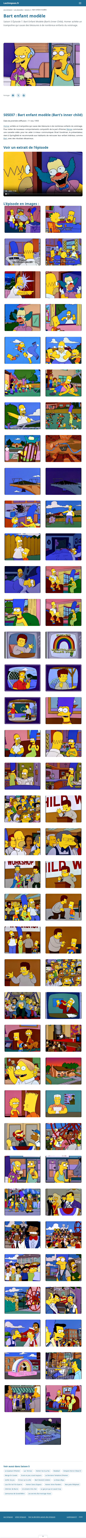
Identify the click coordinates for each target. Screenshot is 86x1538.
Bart (5, 138)
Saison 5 (28, 10)
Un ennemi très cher (29, 1489)
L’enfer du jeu (10, 1480)
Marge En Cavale (11, 1475)
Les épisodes (18, 10)
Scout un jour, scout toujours (31, 1475)
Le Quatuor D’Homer (12, 1471)
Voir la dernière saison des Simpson (41, 1517)
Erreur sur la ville (24, 1480)
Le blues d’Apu (59, 1480)
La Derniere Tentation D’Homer (56, 1475)
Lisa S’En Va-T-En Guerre (13, 1484)
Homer (6, 126)
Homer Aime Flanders (53, 1484)
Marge (69, 129)
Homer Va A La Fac (43, 1471)
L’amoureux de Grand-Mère (15, 1494)
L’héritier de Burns (11, 1489)
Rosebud (57, 1471)
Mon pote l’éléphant (72, 1484)
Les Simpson (7, 10)
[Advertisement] (43, 35)
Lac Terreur (28, 1471)
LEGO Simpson (20, 1517)
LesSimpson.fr (11, 3)
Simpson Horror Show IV (72, 1471)
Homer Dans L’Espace (33, 1484)
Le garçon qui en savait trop (51, 1489)
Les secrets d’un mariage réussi (39, 1494)
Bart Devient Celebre (42, 1480)
